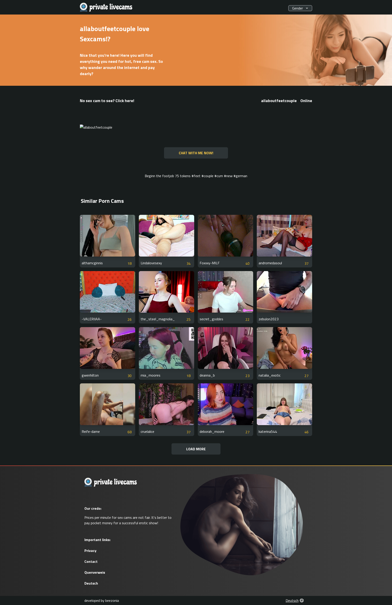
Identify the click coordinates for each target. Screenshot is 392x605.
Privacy (90, 550)
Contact (91, 561)
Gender (297, 8)
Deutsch (91, 583)
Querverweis (94, 572)
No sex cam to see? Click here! (107, 101)
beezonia (112, 600)
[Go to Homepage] (106, 7)
